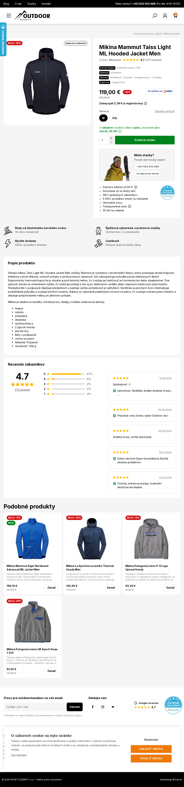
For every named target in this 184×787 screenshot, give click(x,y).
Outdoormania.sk (144, 33)
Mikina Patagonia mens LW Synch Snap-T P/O (32, 651)
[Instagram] (102, 707)
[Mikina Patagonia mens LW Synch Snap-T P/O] (32, 622)
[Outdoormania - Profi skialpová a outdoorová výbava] (32, 15)
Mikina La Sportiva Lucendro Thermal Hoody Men (90, 567)
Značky (31, 3)
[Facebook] (92, 707)
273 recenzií (22, 389)
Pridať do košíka (145, 139)
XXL (115, 118)
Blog (6, 3)
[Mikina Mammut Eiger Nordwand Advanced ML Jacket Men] (32, 539)
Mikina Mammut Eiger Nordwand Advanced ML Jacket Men (27, 567)
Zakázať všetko (151, 749)
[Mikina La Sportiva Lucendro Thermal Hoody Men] (92, 539)
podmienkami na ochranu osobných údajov (59, 715)
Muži (159, 33)
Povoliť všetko (151, 758)
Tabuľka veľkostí (165, 111)
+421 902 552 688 (148, 166)
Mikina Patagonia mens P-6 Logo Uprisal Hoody (146, 567)
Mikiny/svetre (172, 33)
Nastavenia (151, 739)
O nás (18, 3)
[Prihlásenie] (165, 16)
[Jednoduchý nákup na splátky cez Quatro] (160, 90)
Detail (52, 587)
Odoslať (75, 706)
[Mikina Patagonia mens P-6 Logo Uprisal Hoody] (151, 539)
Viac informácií (19, 755)
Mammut (115, 59)
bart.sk (178, 779)
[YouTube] (113, 707)
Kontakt (46, 3)
